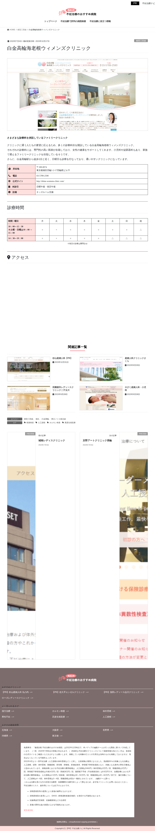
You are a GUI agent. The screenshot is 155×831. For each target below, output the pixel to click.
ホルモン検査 (54, 423)
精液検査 (30, 423)
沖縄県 (5, 736)
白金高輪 (45, 419)
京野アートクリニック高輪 (97, 440)
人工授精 (41, 423)
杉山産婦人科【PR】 (62, 358)
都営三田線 (141, 41)
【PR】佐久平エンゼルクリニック (68, 692)
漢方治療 (6, 711)
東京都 (55, 736)
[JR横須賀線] (21, 545)
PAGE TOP (146, 800)
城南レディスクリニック (51, 440)
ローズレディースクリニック (15, 698)
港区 (37, 419)
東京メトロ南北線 (58, 419)
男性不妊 (6, 717)
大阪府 (55, 730)
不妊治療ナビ (77, 828)
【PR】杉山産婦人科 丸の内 (15, 692)
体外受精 (107, 711)
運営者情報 (28, 810)
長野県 (106, 730)
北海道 (5, 730)
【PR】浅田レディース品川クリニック (121, 692)
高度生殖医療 (70, 423)
